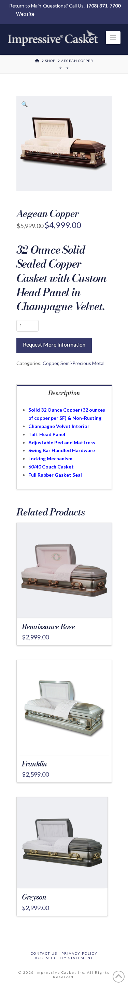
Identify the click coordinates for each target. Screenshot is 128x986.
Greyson (34, 897)
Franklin (34, 764)
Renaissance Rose (48, 626)
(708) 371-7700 (103, 6)
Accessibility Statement (64, 958)
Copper (50, 363)
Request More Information (54, 344)
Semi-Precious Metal (82, 363)
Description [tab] (64, 393)
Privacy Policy (79, 953)
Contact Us (44, 953)
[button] (113, 37)
